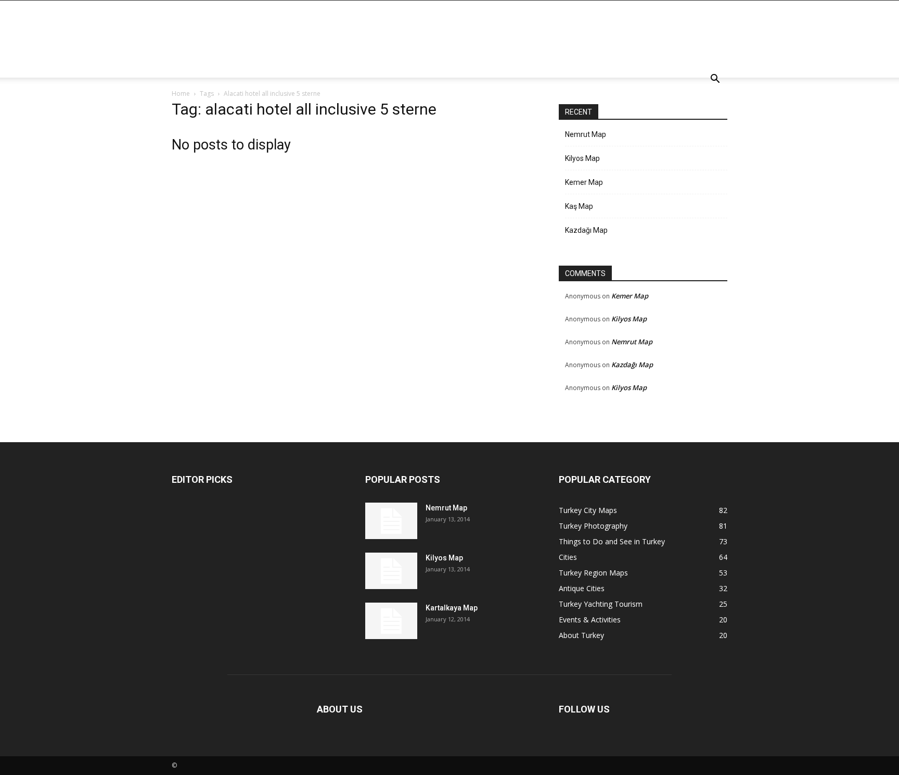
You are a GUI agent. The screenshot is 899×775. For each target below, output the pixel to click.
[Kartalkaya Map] (391, 621)
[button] (714, 80)
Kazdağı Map (586, 230)
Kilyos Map (582, 158)
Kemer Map (584, 182)
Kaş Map (579, 206)
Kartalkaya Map (452, 608)
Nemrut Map (585, 134)
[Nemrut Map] (391, 521)
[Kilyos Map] (391, 571)
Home (181, 93)
